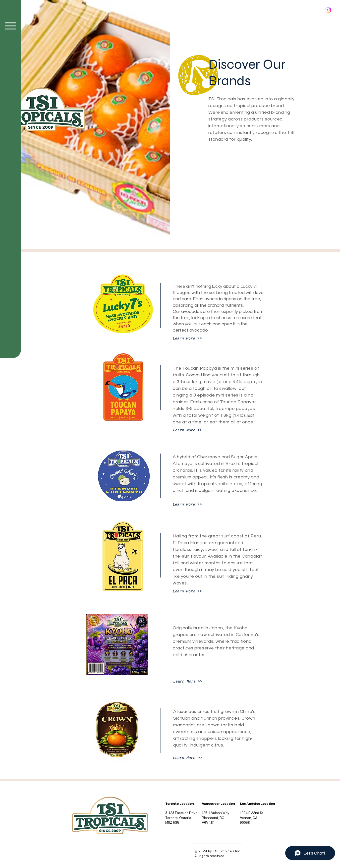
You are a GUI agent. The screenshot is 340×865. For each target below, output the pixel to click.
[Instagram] (328, 10)
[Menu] (10, 25)
